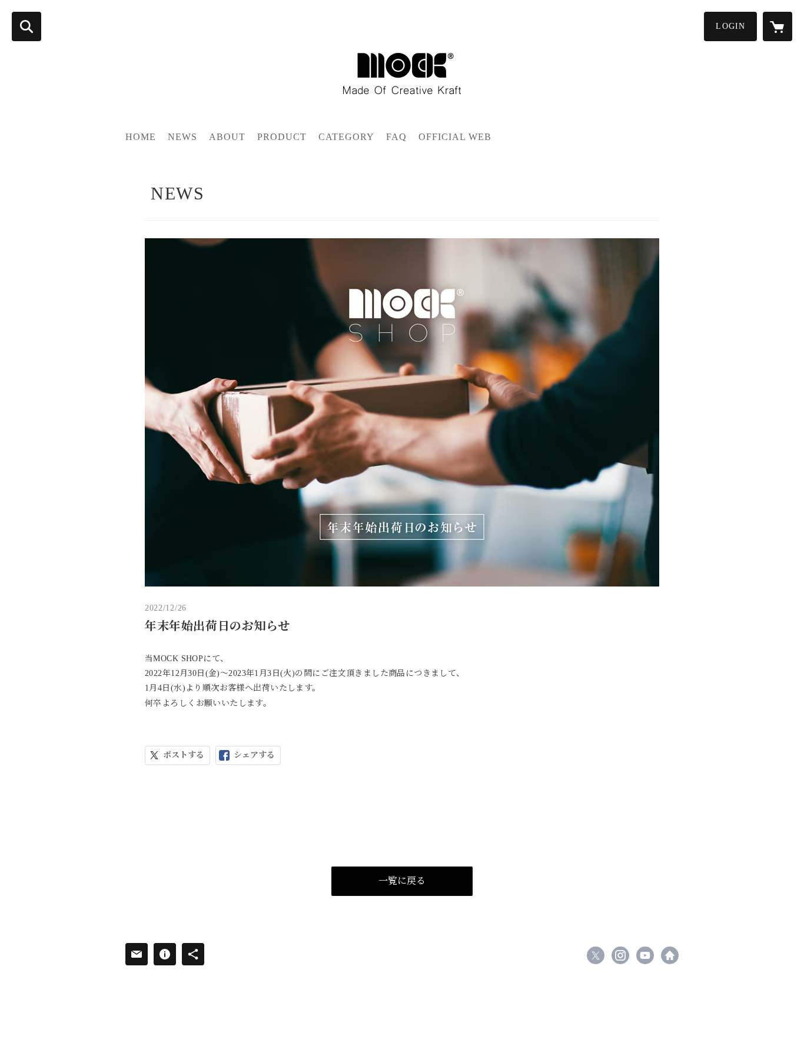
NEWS (182, 137)
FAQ (396, 137)
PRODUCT (282, 137)
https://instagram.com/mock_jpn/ (620, 955)
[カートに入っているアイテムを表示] (777, 26)
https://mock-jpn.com (670, 955)
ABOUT (227, 137)
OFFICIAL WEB (454, 137)
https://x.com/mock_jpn (595, 955)
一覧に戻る (402, 881)
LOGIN (730, 26)
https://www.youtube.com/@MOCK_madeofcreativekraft (645, 955)
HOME (140, 137)
